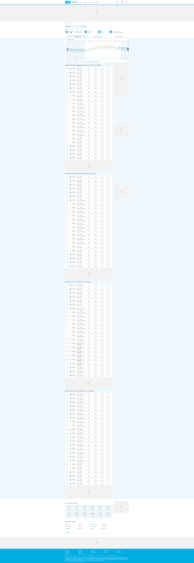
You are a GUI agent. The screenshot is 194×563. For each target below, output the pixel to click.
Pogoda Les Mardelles (93, 526)
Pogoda (74, 2)
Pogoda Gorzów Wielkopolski (108, 550)
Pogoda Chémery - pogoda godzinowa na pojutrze (77, 173)
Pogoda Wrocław (67, 553)
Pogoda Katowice (118, 550)
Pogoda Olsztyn (118, 551)
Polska (81, 2)
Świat (89, 2)
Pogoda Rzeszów (93, 552)
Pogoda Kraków (80, 551)
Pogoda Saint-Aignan (105, 526)
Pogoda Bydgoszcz (80, 550)
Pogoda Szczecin (106, 552)
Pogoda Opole (67, 552)
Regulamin (98, 555)
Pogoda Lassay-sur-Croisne (93, 524)
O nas (79, 555)
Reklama (75, 555)
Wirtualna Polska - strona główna (68, 2)
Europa (85, 2)
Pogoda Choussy (67, 524)
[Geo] (85, 26)
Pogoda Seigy (104, 528)
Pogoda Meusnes (67, 528)
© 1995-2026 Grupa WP (68, 555)
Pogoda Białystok (67, 550)
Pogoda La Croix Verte (68, 526)
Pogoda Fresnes (80, 524)
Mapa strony (103, 555)
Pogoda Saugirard (104, 524)
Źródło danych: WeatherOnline (112, 555)
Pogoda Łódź (105, 551)
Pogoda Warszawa (119, 552)
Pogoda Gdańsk (93, 550)
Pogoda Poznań (80, 552)
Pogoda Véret (80, 528)
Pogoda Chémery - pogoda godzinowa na (75, 281)
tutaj (84, 561)
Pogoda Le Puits (80, 526)
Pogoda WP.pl (67, 22)
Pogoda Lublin (93, 551)
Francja (72, 22)
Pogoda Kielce (67, 551)
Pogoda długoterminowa (98, 36)
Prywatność (84, 555)
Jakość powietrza (95, 2)
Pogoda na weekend (118, 36)
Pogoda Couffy (92, 528)
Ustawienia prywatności (91, 555)
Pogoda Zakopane (80, 553)
